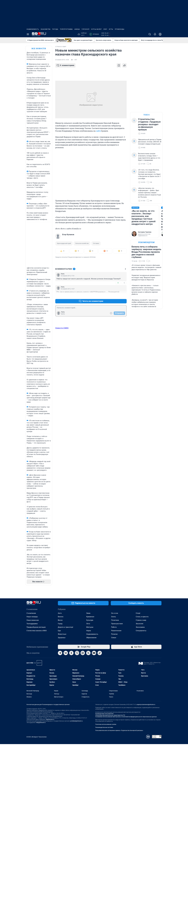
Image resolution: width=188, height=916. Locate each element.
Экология (139, 624)
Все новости (39, 48)
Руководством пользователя (104, 713)
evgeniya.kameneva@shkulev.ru (146, 704)
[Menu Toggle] (27, 34)
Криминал (90, 617)
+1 (118, 296)
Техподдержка (32, 624)
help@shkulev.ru (41, 722)
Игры (111, 29)
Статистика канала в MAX (37, 631)
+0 (118, 283)
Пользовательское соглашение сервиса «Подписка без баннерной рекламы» (119, 730)
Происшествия (117, 624)
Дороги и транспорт (65, 627)
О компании (31, 613)
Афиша (77, 29)
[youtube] (94, 653)
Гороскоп (85, 29)
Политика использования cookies (105, 724)
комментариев (67, 65)
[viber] (77, 653)
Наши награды (32, 617)
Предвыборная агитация (36, 627)
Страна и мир (141, 620)
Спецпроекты (141, 631)
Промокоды (119, 29)
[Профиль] (160, 34)
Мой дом (89, 627)
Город (60, 624)
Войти (63, 314)
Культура (89, 620)
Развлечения (116, 631)
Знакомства (45, 29)
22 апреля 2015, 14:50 (62, 59)
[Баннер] (64, 40)
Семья (113, 638)
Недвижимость (33, 29)
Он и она (114, 613)
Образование (91, 638)
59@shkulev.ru (50, 719)
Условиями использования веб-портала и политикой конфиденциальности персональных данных (126, 716)
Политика (115, 620)
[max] (83, 653)
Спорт (138, 613)
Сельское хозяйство (82, 243)
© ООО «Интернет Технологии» (37, 737)
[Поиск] (149, 34)
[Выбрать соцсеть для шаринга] (124, 65)
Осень (113, 617)
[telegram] (60, 653)
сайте (98, 131)
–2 (124, 283)
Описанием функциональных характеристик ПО (110, 715)
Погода (55, 29)
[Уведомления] (155, 34)
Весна (60, 620)
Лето (88, 624)
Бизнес (60, 617)
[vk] (66, 653)
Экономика (140, 627)
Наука (88, 631)
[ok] (71, 653)
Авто (60, 613)
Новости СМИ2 (62, 328)
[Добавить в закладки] (119, 65)
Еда (59, 631)
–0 (124, 296)
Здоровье (61, 638)
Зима (88, 613)
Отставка (96, 243)
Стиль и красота (142, 617)
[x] (88, 653)
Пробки (94, 34)
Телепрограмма (66, 29)
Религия (114, 634)
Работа (114, 627)
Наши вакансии (33, 620)
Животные (62, 634)
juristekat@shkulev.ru (76, 721)
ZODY (105, 29)
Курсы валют (96, 29)
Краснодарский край (64, 243)
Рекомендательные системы (104, 727)
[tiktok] (99, 653)
